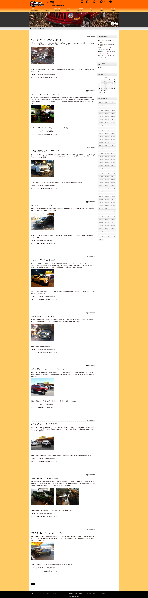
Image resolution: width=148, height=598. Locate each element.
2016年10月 (113, 211)
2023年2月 (107, 139)
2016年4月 (113, 216)
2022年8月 (107, 145)
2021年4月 (113, 159)
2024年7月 (101, 125)
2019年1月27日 (91, 147)
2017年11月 (107, 199)
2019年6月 (101, 182)
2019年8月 (107, 179)
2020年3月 (101, 173)
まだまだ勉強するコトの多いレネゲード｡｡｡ (48, 151)
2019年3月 (101, 185)
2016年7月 (113, 213)
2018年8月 (107, 191)
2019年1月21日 (91, 313)
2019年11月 (107, 176)
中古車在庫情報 (38, 593)
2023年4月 (113, 136)
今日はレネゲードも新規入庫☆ (43, 260)
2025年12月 (107, 107)
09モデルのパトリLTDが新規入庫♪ (44, 478)
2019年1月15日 (91, 474)
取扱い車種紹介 (46, 593)
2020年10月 (113, 165)
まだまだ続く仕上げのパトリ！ (43, 316)
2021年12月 (101, 153)
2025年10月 (101, 110)
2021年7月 (113, 156)
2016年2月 (107, 219)
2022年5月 (107, 148)
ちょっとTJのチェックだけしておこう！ (47, 40)
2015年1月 (113, 231)
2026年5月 (101, 105)
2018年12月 (101, 188)
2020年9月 (101, 168)
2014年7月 (113, 236)
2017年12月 (101, 199)
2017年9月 (101, 202)
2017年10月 (113, 199)
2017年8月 (107, 202)
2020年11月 (107, 165)
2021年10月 (113, 153)
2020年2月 (107, 173)
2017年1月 (113, 208)
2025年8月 (113, 110)
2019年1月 (113, 185)
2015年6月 (101, 228)
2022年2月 (107, 150)
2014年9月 (101, 236)
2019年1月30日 (91, 36)
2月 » (103, 92)
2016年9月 (101, 213)
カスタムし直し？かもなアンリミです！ (47, 94)
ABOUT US (102, 9)
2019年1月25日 (91, 256)
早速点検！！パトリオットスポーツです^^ (47, 533)
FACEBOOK (41, 77)
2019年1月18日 (91, 365)
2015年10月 (113, 222)
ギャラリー (63, 593)
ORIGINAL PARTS (57, 9)
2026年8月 (101, 102)
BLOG (91, 9)
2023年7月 (113, 133)
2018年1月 (113, 196)
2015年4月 (113, 228)
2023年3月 (101, 139)
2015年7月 (113, 225)
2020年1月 (113, 173)
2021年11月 (107, 153)
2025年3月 (107, 116)
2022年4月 (113, 148)
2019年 (39, 28)
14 (99, 86)
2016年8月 (107, 213)
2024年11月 (113, 119)
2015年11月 (107, 222)
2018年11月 (107, 188)
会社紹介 (81, 593)
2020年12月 (101, 165)
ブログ (34, 28)
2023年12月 (107, 130)
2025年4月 (101, 116)
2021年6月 (101, 159)
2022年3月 (101, 150)
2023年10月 (113, 130)
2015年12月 (101, 222)
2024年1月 (101, 130)
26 (112, 88)
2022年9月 (101, 145)
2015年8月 (107, 225)
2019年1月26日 (91, 201)
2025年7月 (101, 113)
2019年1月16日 (91, 420)
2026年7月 (107, 102)
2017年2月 (107, 208)
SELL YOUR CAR (79, 9)
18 (109, 86)
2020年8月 (107, 168)
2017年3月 (101, 208)
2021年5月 (107, 159)
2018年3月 (101, 196)
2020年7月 (113, 168)
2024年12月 (107, 119)
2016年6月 (101, 216)
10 (107, 83)
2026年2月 (113, 105)
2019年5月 (107, 182)
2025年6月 (107, 113)
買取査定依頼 (70, 593)
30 (104, 90)
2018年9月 (101, 191)
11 (109, 83)
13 (114, 83)
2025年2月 (113, 116)
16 (104, 86)
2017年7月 (113, 202)
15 (101, 86)
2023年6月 (101, 136)
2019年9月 (101, 179)
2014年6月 (101, 239)
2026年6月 (113, 102)
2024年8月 (113, 122)
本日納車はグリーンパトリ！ (42, 205)
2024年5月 (113, 125)
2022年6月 (101, 148)
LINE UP (46, 9)
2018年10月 (113, 188)
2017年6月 (101, 205)
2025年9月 (107, 110)
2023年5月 (107, 136)
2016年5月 (107, 216)
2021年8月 (107, 156)
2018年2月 (107, 196)
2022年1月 (113, 150)
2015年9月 (101, 225)
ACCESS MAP (113, 9)
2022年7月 (113, 145)
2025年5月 (113, 113)
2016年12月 (101, 211)
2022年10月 (113, 142)
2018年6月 (101, 193)
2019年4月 (113, 182)
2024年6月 (107, 125)
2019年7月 (113, 179)
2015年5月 (107, 228)
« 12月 (99, 92)
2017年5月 (107, 205)
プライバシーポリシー (111, 593)
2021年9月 (101, 156)
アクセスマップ (88, 593)
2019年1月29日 (91, 90)
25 (109, 88)
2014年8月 (107, 236)
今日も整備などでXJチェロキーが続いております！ (51, 369)
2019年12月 (101, 176)
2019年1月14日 (91, 529)
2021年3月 (101, 162)
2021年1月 (113, 162)
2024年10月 (101, 122)
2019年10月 (113, 176)
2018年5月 (107, 193)
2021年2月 (107, 162)
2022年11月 (107, 142)
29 (101, 90)
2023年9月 (101, 133)
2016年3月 (101, 219)
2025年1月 (101, 119)
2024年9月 (107, 122)
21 (99, 88)
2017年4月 (113, 205)
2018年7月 (113, 191)
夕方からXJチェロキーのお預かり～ (45, 424)
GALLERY (68, 9)
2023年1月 (113, 139)
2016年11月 (107, 211)
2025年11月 (113, 107)
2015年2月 (107, 231)
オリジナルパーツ (55, 593)
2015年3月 (101, 231)
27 (114, 88)
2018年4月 (113, 193)
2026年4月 (107, 105)
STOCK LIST (34, 9)
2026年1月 (101, 107)
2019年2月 (107, 185)
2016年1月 (113, 219)
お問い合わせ (95, 593)
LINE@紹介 (102, 593)
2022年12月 (101, 142)
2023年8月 (107, 133)
